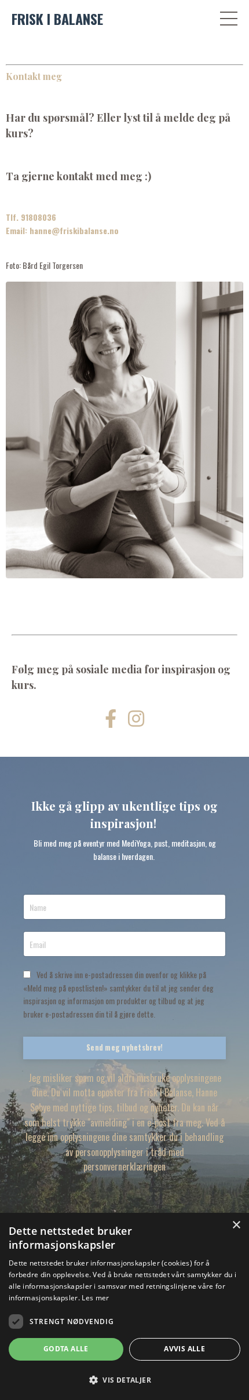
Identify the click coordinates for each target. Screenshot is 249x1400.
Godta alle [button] (66, 1349)
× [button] (236, 1225)
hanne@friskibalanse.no (74, 230)
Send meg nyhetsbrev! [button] (124, 1047)
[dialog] (124, 1306)
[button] (124, 1380)
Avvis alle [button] (184, 1349)
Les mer (95, 1298)
